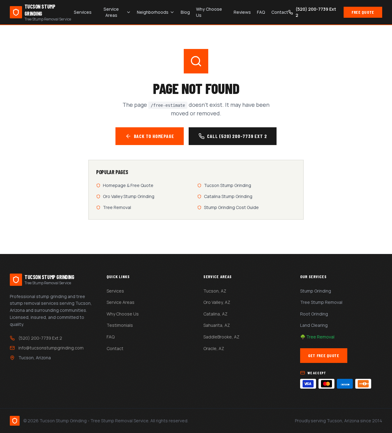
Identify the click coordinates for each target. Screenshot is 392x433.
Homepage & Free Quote (128, 185)
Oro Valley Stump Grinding (128, 196)
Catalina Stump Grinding (228, 196)
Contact (279, 12)
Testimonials (120, 325)
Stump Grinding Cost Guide (231, 207)
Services (83, 12)
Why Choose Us (209, 12)
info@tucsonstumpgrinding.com (51, 348)
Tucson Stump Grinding (227, 185)
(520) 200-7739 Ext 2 (40, 338)
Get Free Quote (323, 355)
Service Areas (111, 12)
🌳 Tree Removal (317, 337)
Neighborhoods (152, 12)
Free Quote (363, 12)
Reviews (242, 12)
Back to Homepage (154, 136)
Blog (185, 12)
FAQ (261, 12)
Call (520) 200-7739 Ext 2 (237, 136)
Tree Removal (117, 207)
